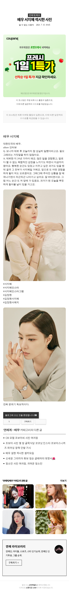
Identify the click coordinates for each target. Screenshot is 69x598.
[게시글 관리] (17, 421)
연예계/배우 (34, 15)
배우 (17, 429)
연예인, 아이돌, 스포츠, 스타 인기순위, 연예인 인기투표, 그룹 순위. (28, 553)
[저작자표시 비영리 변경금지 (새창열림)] (40, 421)
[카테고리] (4, 3)
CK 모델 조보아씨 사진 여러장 (22, 438)
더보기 (63, 480)
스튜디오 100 (31, 588)
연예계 (8, 429)
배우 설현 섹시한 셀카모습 (20, 453)
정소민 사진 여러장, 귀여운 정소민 (24, 463)
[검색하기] (65, 3)
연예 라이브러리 (16, 546)
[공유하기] (13, 421)
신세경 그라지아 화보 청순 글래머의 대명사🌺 (30, 458)
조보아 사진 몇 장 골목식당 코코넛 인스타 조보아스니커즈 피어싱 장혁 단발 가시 (34, 446)
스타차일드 (33, 585)
